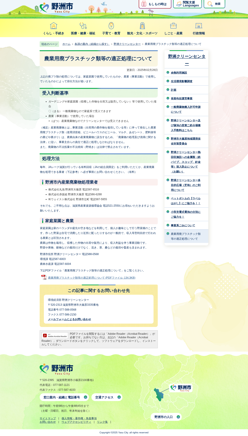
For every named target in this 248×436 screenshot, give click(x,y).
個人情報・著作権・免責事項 (79, 418)
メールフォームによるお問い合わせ (69, 319)
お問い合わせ (48, 421)
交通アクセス (104, 397)
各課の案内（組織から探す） (92, 44)
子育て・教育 (111, 33)
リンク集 (102, 421)
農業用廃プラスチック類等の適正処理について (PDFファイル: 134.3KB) (91, 277)
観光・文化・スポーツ (142, 33)
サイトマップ (48, 418)
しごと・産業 (173, 33)
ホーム (66, 44)
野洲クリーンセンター (127, 44)
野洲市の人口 (164, 417)
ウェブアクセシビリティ (76, 421)
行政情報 (199, 33)
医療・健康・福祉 (83, 33)
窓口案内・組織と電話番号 (62, 397)
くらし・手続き (53, 33)
